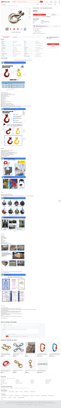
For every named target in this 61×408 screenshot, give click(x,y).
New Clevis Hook (38, 395)
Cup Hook (21, 391)
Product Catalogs (12, 378)
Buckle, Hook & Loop (11, 391)
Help (45, 4)
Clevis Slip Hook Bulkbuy (21, 397)
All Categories (3, 4)
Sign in (59, 2)
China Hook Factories (4, 395)
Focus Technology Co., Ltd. (25, 404)
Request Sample (48, 16)
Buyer (41, 4)
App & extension (50, 4)
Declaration (39, 404)
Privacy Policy (42, 404)
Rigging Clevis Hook (44, 395)
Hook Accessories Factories (25, 395)
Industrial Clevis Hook (51, 395)
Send (7, 336)
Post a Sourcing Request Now (24, 336)
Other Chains (17, 381)
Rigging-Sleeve (32, 381)
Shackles (17, 391)
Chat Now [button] (54, 14)
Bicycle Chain (2, 381)
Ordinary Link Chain (47, 381)
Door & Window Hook (4, 391)
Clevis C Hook (32, 395)
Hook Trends (14, 397)
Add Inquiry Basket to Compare (16, 32)
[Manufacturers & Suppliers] (5, 2)
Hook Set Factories (17, 395)
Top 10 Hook (9, 397)
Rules (59, 4)
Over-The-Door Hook (32, 391)
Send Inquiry (39, 14)
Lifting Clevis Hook (3, 397)
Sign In (34, 33)
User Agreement (35, 404)
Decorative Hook (26, 391)
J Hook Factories (11, 395)
